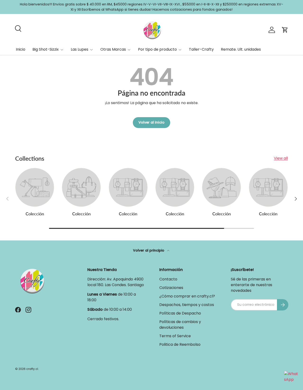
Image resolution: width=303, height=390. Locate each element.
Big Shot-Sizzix (45, 49)
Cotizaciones (171, 287)
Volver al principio (149, 250)
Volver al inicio (151, 122)
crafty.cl (32, 369)
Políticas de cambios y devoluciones (180, 324)
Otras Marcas (113, 49)
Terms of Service (175, 336)
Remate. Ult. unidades (241, 49)
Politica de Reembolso (180, 344)
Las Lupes (79, 49)
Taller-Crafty (201, 49)
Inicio (20, 49)
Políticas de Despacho (180, 313)
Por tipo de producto (157, 49)
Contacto (168, 279)
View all (281, 158)
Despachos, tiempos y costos (186, 304)
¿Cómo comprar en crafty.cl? (187, 296)
